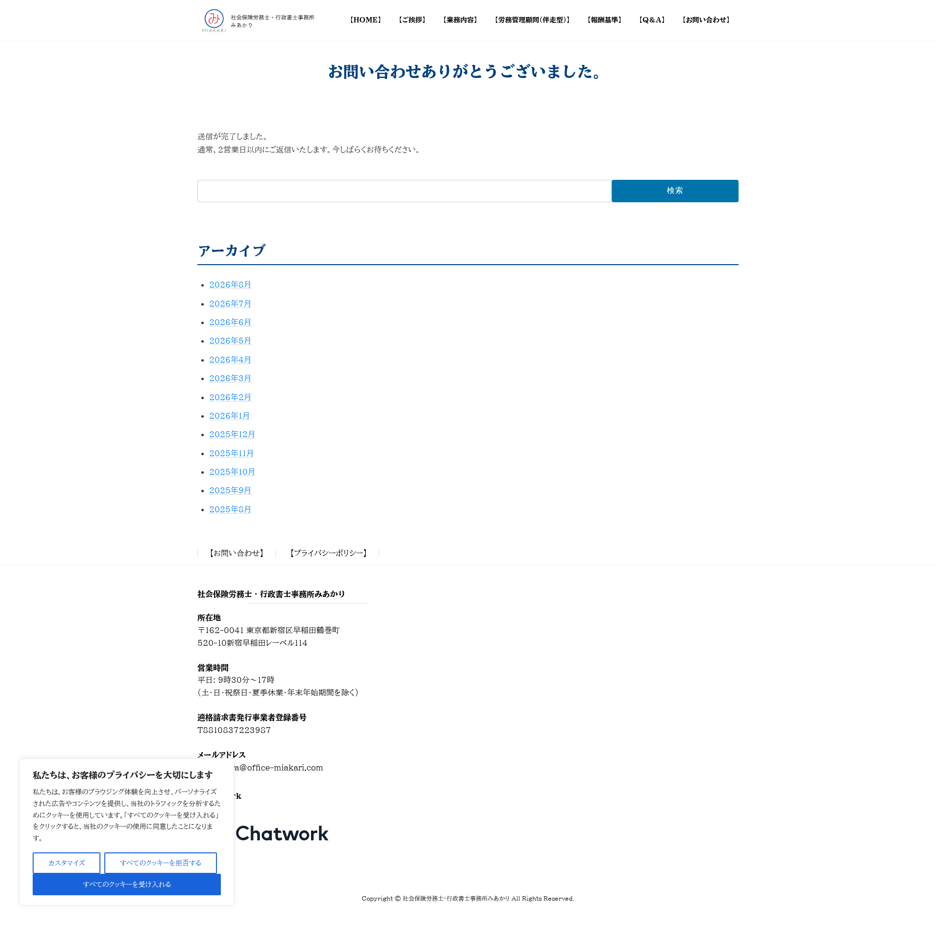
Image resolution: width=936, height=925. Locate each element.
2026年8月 (230, 285)
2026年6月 (230, 322)
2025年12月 (232, 434)
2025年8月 (230, 509)
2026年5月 (230, 341)
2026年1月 (229, 416)
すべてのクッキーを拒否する (160, 863)
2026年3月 (230, 378)
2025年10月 (232, 472)
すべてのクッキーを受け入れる (127, 884)
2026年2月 (230, 397)
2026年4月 (230, 360)
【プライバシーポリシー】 (328, 553)
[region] (127, 832)
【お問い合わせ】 (237, 553)
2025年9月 (230, 490)
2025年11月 (231, 453)
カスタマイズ (66, 863)
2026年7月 (230, 304)
